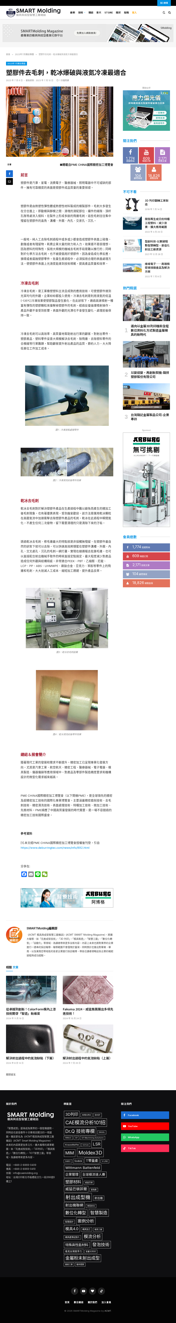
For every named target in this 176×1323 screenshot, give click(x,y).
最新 (72, 12)
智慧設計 (69, 1221)
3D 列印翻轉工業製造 (156, 202)
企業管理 (71, 1174)
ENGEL (102, 1132)
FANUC (68, 1138)
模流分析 (92, 1236)
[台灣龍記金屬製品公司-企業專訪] (146, 396)
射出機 (99, 1198)
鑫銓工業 (69, 1264)
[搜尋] (169, 12)
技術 (80, 12)
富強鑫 (94, 1190)
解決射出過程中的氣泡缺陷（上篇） (87, 1058)
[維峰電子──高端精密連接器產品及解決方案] (132, 268)
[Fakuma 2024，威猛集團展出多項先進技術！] (88, 990)
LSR (96, 1144)
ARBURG (86, 1115)
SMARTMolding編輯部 (42, 928)
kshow (86, 1145)
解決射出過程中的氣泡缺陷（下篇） (31, 1058)
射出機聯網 (74, 1205)
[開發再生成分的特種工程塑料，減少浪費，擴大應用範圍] (132, 223)
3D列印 (71, 1114)
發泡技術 (100, 1244)
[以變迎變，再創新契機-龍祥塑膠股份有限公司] (146, 354)
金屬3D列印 (91, 1251)
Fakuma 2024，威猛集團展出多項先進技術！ (88, 1011)
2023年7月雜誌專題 (16, 63)
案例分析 (86, 1221)
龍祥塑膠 (80, 1264)
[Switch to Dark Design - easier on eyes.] (164, 12)
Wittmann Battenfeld (82, 1167)
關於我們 (92, 1302)
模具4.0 (71, 1228)
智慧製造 (98, 1212)
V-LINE (105, 1161)
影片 (98, 12)
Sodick (78, 1161)
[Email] (9, 181)
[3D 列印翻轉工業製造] (132, 204)
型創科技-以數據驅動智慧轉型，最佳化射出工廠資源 (157, 245)
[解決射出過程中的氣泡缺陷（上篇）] (88, 1039)
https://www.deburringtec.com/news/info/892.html (55, 847)
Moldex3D (90, 1153)
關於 (118, 12)
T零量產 (92, 1161)
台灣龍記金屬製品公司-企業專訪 (150, 417)
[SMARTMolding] (34, 12)
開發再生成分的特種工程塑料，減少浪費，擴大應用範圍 (157, 223)
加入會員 (106, 1302)
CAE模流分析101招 (85, 1123)
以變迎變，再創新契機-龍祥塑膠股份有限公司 (150, 374)
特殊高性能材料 (76, 1245)
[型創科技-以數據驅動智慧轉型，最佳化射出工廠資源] (132, 245)
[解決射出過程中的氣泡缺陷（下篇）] (31, 1039)
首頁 (67, 1302)
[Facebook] (9, 173)
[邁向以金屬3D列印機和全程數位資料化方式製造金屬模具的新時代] (146, 308)
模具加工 (86, 1229)
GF (76, 1138)
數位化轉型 (75, 1212)
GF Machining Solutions (92, 1138)
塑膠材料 (73, 1181)
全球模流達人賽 (93, 1174)
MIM (69, 1152)
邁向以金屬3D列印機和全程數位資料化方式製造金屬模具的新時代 (150, 330)
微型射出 (91, 1206)
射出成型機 (77, 1197)
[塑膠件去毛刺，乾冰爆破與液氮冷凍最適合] (59, 122)
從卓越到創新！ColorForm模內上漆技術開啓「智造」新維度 (31, 1011)
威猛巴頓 (89, 1183)
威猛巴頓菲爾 (76, 1189)
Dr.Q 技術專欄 (80, 1131)
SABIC (68, 1161)
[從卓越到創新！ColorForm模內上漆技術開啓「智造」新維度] (31, 990)
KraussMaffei (72, 1144)
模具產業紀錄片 (72, 1237)
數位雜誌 (79, 1302)
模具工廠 (98, 1229)
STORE (108, 12)
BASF (97, 1115)
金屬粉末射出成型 (82, 1258)
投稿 (126, 12)
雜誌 (91, 12)
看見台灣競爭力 (73, 1251)
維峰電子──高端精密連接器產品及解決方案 (157, 268)
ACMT (107, 1310)
